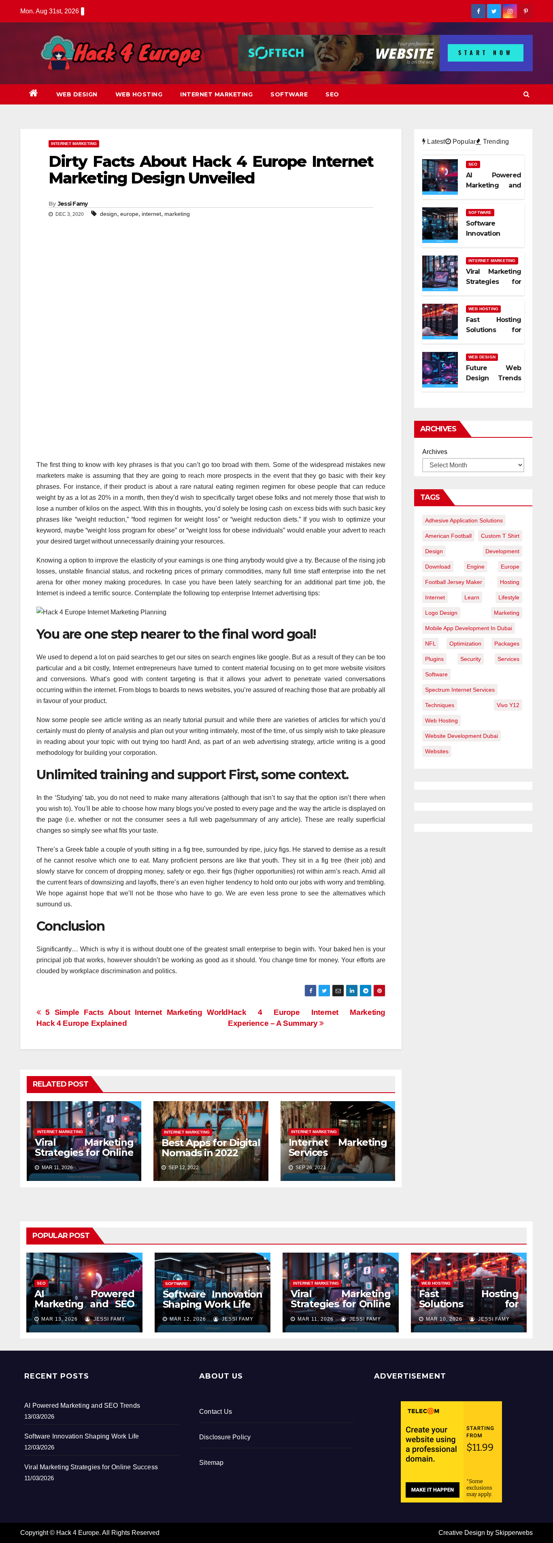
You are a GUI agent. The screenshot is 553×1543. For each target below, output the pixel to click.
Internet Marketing (216, 94)
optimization (465, 643)
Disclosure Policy (225, 1437)
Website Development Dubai (461, 736)
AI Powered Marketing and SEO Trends (84, 1304)
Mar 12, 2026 (188, 1319)
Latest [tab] (435, 141)
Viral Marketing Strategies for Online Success (84, 1152)
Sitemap (211, 1462)
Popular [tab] (463, 141)
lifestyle (508, 597)
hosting (509, 582)
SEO (332, 94)
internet (151, 214)
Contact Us (215, 1411)
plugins (434, 659)
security (470, 659)
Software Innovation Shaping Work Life (213, 1299)
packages (506, 643)
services (508, 659)
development (502, 551)
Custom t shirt (500, 536)
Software (289, 94)
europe (129, 214)
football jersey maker (453, 582)
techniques (439, 705)
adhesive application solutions (464, 520)
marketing (177, 214)
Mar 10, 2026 (444, 1319)
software (436, 674)
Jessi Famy (73, 203)
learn (471, 597)
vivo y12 (508, 705)
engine (476, 566)
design (108, 214)
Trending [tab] (495, 141)
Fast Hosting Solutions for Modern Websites (469, 1304)
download (438, 566)
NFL (430, 643)
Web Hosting (139, 94)
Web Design (77, 94)
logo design (441, 613)
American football (448, 536)
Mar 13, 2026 (59, 1319)
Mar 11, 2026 (316, 1319)
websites (437, 751)
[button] (526, 94)
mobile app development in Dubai (468, 628)
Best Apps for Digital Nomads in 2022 (211, 1148)
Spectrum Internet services (460, 689)
